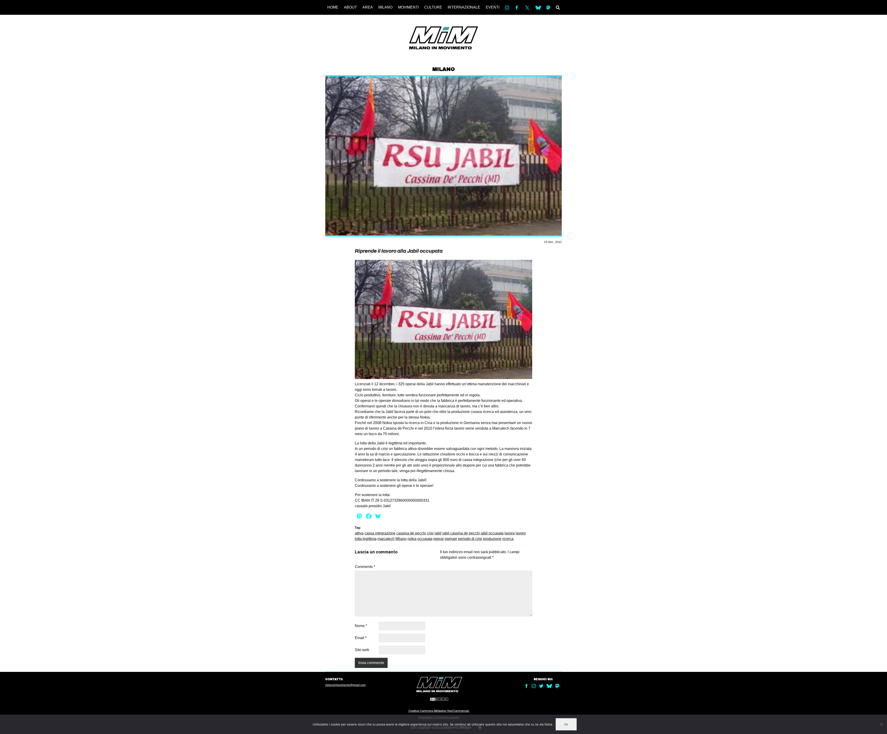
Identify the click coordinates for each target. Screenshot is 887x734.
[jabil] (443, 319)
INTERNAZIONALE (464, 7)
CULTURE (433, 7)
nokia (411, 539)
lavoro (521, 533)
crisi (430, 533)
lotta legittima (366, 539)
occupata (424, 539)
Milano (401, 539)
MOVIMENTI (408, 7)
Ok (566, 724)
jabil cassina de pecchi (461, 533)
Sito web (362, 650)
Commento (365, 567)
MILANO (385, 7)
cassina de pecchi (411, 533)
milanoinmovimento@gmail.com (345, 685)
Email (361, 638)
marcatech (386, 539)
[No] (881, 724)
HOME (332, 7)
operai (438, 539)
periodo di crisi (470, 539)
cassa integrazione (380, 533)
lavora (509, 533)
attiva (359, 533)
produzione (492, 539)
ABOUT (350, 7)
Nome (361, 626)
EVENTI (492, 7)
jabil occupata (492, 533)
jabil (437, 533)
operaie (451, 539)
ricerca (507, 539)
